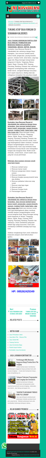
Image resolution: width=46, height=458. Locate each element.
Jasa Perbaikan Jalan (16, 335)
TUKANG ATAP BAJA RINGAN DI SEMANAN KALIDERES (22, 31)
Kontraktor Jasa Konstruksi (17, 350)
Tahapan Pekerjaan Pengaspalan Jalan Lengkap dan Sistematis (26, 378)
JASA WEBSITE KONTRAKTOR (29, 455)
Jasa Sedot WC (14, 340)
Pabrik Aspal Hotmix (15, 347)
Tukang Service (14, 342)
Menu (7, 2)
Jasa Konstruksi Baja (15, 345)
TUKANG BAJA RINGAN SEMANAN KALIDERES (22, 37)
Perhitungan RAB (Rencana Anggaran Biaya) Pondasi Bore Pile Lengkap (27, 362)
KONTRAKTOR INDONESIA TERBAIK (18, 452)
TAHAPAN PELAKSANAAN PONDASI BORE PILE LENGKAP (26, 393)
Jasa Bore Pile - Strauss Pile (18, 337)
